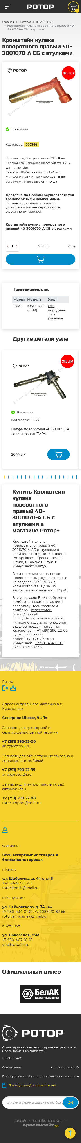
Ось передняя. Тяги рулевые (57, 312)
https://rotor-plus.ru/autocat (32, 612)
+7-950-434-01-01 (49, 643)
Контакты (71, 1076)
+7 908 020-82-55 (27, 647)
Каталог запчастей (64, 1067)
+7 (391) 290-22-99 (27, 635)
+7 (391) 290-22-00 (52, 630)
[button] (4, 477)
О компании (11, 1067)
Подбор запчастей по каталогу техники (32, 1076)
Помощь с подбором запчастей (32, 1085)
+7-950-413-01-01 (40, 639)
